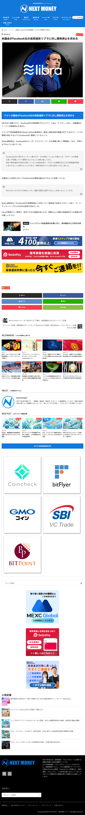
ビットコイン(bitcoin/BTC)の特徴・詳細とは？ (27, 709)
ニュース (6, 288)
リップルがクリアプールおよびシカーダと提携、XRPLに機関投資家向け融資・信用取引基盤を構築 (45, 720)
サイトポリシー (33, 805)
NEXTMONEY (21, 398)
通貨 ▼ (26, 18)
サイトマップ (46, 805)
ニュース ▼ (15, 18)
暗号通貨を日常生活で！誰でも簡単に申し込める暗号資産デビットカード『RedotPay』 (41, 698)
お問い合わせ (7, 24)
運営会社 (4, 805)
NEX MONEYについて (18, 805)
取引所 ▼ (36, 18)
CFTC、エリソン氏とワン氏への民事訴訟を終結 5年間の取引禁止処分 (35, 742)
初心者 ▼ (6, 18)
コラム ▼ (55, 18)
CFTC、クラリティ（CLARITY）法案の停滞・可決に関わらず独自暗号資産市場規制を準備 (42, 731)
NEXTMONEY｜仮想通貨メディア (59, 812)
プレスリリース (66, 18)
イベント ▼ (45, 18)
